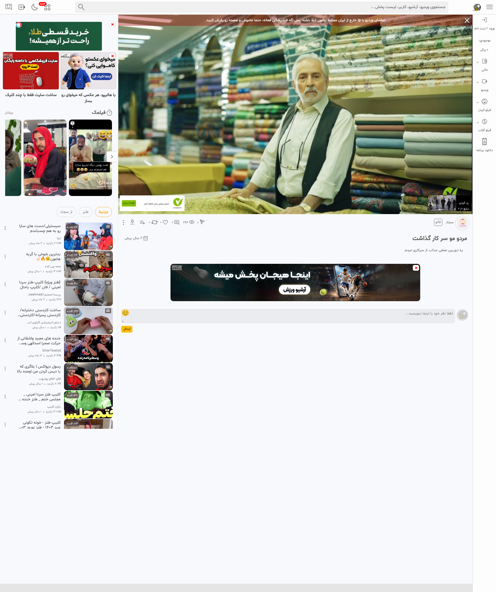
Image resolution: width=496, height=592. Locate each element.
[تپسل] (19, 25)
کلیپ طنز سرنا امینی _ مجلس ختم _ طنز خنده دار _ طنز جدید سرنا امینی (39, 397)
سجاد (450, 222)
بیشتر (9, 112)
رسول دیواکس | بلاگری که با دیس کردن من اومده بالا (39, 369)
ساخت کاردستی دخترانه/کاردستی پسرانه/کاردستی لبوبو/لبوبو (40, 313)
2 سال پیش (133, 238)
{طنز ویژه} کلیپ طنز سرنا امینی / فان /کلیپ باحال (40, 285)
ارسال (126, 329)
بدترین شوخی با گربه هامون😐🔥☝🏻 (43, 257)
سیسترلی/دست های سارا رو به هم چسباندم (40, 228)
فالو (438, 222)
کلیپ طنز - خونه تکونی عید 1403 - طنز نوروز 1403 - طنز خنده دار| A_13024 (39, 425)
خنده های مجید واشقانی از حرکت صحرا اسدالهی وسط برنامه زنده (39, 341)
